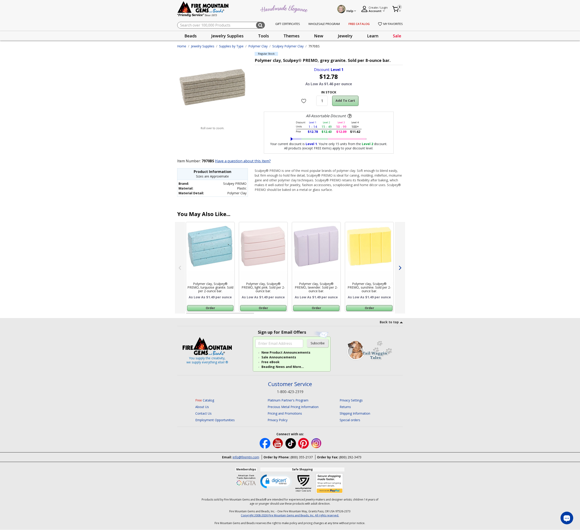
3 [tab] (328, 315)
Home (181, 46)
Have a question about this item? (243, 160)
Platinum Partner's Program (288, 400)
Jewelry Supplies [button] (227, 36)
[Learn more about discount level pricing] (349, 116)
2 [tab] (258, 315)
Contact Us (203, 413)
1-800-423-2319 (290, 391)
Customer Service (290, 384)
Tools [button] (263, 36)
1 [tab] (188, 315)
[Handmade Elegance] (284, 8)
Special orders (350, 420)
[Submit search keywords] (260, 25)
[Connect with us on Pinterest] (304, 443)
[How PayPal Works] (329, 483)
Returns (345, 407)
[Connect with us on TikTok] (291, 443)
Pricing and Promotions (285, 413)
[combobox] (221, 25)
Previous (180, 268)
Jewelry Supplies (202, 46)
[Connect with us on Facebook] (265, 443)
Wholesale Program (324, 24)
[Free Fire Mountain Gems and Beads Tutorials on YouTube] (278, 443)
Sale (397, 36)
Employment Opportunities (215, 420)
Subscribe (318, 343)
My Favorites (393, 24)
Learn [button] (372, 36)
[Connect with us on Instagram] (316, 443)
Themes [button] (291, 36)
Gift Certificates (287, 24)
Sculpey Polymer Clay (288, 46)
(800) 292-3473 (350, 457)
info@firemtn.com (246, 457)
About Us (202, 407)
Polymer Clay (258, 46)
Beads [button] (190, 36)
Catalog (204, 400)
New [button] (318, 36)
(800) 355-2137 (301, 457)
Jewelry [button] (345, 36)
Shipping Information (355, 413)
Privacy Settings (351, 400)
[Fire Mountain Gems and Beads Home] (203, 9)
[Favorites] (304, 100)
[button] (276, 481)
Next (400, 268)
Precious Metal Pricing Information (293, 407)
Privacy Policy (278, 420)
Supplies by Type (231, 46)
